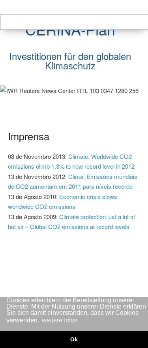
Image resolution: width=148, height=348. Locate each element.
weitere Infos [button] (59, 320)
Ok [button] (74, 339)
